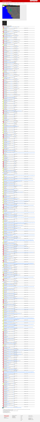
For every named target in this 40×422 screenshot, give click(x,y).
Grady (10, 243)
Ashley (4, 220)
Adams (23, 217)
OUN (13, 193)
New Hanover (4, 168)
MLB (13, 110)
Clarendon (7, 73)
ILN (13, 306)
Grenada (24, 223)
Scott (7, 223)
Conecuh (13, 225)
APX (14, 234)
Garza (17, 185)
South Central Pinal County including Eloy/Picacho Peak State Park (10, 371)
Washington (9, 36)
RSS (21, 420)
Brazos (13, 327)
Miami (5, 119)
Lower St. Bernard (31, 205)
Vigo (5, 399)
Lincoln (4, 58)
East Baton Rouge (15, 205)
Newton (9, 223)
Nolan (24, 175)
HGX (13, 326)
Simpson (20, 217)
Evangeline (4, 27)
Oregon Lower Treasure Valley (6, 315)
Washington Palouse (18, 180)
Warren (11, 217)
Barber (4, 187)
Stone (8, 232)
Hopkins (8, 356)
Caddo (4, 252)
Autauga (14, 286)
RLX (13, 299)
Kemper (6, 223)
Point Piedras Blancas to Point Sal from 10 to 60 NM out (8, 304)
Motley (10, 185)
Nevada (7, 293)
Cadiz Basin (4, 354)
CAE (13, 44)
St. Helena (4, 205)
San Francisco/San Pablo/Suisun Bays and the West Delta (9, 126)
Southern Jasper (10, 237)
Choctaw (4, 47)
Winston (30, 222)
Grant (4, 80)
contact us (31, 1)
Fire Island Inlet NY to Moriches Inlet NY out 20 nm (8, 298)
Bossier (5, 252)
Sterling (4, 175)
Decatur (12, 243)
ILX (13, 366)
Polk (32, 327)
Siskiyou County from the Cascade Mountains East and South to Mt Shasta (20, 152)
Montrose (4, 93)
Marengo (21, 286)
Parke (4, 401)
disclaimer (34, 1)
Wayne (4, 232)
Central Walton (9, 240)
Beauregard (16, 245)
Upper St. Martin (10, 245)
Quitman (16, 227)
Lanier (4, 243)
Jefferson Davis (31, 217)
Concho (9, 175)
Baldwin (6, 36)
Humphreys (12, 222)
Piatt (3, 379)
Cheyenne (7, 40)
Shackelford (32, 175)
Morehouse (7, 215)
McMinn (7, 69)
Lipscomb (17, 198)
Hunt (9, 356)
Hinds (13, 217)
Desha (21, 212)
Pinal (5, 29)
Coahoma (14, 227)
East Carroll (12, 215)
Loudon (9, 69)
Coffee (4, 256)
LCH (13, 258)
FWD (13, 191)
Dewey (4, 277)
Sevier (5, 293)
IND (13, 132)
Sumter (24, 286)
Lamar (21, 223)
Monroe (7, 36)
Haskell (26, 175)
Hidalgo (4, 106)
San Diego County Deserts (12, 343)
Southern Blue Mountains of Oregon (8, 319)
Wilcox (10, 225)
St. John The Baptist (24, 205)
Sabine (5, 60)
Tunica (12, 227)
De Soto (14, 252)
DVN (17, 66)
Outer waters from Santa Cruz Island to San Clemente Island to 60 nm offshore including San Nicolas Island (13, 324)
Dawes (6, 82)
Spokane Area (29, 180)
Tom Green (13, 175)
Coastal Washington (9, 268)
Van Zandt (6, 356)
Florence (4, 71)
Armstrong (13, 198)
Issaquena (4, 217)
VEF (15, 351)
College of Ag (5, 417)
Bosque (5, 369)
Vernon (4, 245)
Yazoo (8, 217)
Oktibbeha (27, 222)
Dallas (16, 212)
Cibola (4, 104)
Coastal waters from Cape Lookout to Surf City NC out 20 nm (9, 97)
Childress (7, 185)
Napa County (4, 343)
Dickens (15, 185)
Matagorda (6, 327)
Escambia (19, 225)
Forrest (22, 223)
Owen (4, 375)
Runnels (7, 175)
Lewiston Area (10, 178)
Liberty (29, 327)
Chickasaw (4, 227)
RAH (13, 33)
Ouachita (23, 212)
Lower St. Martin (6, 245)
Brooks (7, 243)
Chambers (17, 327)
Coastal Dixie (17, 240)
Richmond (4, 137)
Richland (14, 215)
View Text (11, 26)
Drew (29, 212)
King (16, 185)
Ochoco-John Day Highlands (15, 319)
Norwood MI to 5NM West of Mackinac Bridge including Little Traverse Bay (20, 263)
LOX (14, 170)
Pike (3, 212)
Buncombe (4, 117)
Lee (5, 210)
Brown (15, 175)
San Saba (19, 175)
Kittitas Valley (30, 321)
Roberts (6, 198)
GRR (15, 172)
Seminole (14, 243)
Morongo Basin (7, 354)
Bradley (28, 212)
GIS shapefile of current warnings (9, 407)
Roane (10, 69)
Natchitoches (26, 252)
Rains (4, 356)
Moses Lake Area (21, 180)
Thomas (9, 243)
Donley (11, 198)
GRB (17, 31)
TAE (14, 112)
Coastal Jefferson (27, 240)
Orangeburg (4, 73)
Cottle (11, 185)
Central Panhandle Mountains (6, 178)
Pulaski (10, 212)
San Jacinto (11, 327)
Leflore (7, 222)
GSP (13, 143)
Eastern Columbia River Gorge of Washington (7, 321)
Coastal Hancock (5, 268)
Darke (4, 119)
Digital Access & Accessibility (30, 419)
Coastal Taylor (20, 240)
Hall (5, 185)
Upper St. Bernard (28, 205)
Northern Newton (13, 237)
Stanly (6, 137)
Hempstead (9, 293)
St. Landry (7, 27)
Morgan (4, 332)
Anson (7, 137)
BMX (13, 288)
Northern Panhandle (22, 178)
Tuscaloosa (26, 286)
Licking (4, 302)
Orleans (4, 157)
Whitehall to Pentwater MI (5, 183)
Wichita (12, 311)
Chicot (5, 220)
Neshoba (4, 223)
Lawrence (4, 196)
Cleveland (18, 212)
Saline (8, 212)
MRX (17, 68)
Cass (5, 51)
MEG (13, 209)
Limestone (12, 369)
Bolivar (4, 222)
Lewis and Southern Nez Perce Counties (16, 178)
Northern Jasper (17, 237)
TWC (14, 37)
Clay (21, 222)
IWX (13, 405)
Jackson (6, 196)
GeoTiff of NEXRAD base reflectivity (17, 407)
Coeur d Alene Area (26, 178)
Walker (8, 289)
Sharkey (6, 217)
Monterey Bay (16, 126)
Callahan (21, 175)
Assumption (19, 205)
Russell (9, 286)
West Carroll (9, 215)
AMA (13, 329)
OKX (14, 297)
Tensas (21, 215)
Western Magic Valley (14, 313)
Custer (5, 277)
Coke (5, 175)
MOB (17, 35)
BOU (17, 57)
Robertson (15, 369)
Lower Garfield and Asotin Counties (12, 180)
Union (12, 252)
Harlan (4, 155)
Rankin (14, 217)
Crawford (6, 388)
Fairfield (6, 302)
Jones (30, 175)
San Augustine (8, 60)
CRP (13, 202)
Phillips (4, 210)
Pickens (22, 286)
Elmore (28, 286)
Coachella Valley (7, 343)
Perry (5, 232)
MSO (13, 189)
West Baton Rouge (12, 205)
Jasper (14, 223)
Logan (4, 194)
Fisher (22, 175)
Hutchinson (8, 198)
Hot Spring (26, 212)
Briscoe (4, 185)
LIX (15, 204)
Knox (14, 311)
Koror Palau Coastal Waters (10, 284)
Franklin (18, 215)
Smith (13, 223)
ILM (13, 70)
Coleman (11, 175)
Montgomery (6, 141)
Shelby (4, 60)
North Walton (15, 240)
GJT (14, 90)
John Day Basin (14, 318)
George (10, 232)
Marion (34, 217)
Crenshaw (17, 225)
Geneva (10, 256)
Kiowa (8, 277)
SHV (17, 59)
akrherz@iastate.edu (14, 417)
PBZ (13, 260)
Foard (11, 311)
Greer (7, 277)
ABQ (13, 103)
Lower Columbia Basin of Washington (16, 321)
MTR (14, 125)
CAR (15, 267)
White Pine (4, 128)
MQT (14, 265)
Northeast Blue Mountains (5, 180)
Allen (14, 245)
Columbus (4, 164)
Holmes (14, 222)
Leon (13, 369)
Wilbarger (7, 311)
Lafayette (13, 245)
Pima (3, 29)
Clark (24, 212)
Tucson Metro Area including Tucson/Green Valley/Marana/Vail (23, 371)
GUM (15, 281)
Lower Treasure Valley (5, 313)
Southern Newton (6, 237)
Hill (16, 369)
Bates (4, 51)
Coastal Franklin (30, 240)
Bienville (18, 252)
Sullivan (5, 386)
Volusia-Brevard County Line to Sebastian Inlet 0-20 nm (8, 62)
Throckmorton (28, 175)
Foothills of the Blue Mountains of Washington (24, 321)
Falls (3, 369)
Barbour (12, 286)
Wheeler (15, 198)
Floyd (8, 185)
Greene (7, 232)
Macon (7, 286)
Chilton (19, 286)
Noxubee (32, 222)
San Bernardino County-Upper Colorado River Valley (14, 360)
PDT (13, 317)
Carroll (16, 222)
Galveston (9, 327)
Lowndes (23, 222)
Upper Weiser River (19, 313)
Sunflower (6, 222)
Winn (28, 252)
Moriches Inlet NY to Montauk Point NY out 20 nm (18, 298)
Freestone (10, 369)
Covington (18, 223)
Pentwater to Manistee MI (11, 183)
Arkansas (14, 212)
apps (36, 1)
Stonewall (20, 185)
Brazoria (4, 327)
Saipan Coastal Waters (5, 272)
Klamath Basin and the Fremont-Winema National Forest (8, 150)
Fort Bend (19, 327)
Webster (20, 222)
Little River (11, 293)
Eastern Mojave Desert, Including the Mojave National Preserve (15, 354)
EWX (13, 308)
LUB (13, 184)
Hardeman (9, 311)
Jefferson (6, 157)
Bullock (4, 286)
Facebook (22, 415)
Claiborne (16, 217)
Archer (5, 311)
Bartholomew (8, 254)
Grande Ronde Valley (11, 318)
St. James (4, 75)
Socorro (4, 108)
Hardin (4, 237)
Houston (7, 256)
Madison (16, 215)
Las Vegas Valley (5, 358)
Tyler (19, 237)
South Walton (12, 240)
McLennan (7, 369)
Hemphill (4, 198)
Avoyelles (23, 245)
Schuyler (7, 367)
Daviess (6, 347)
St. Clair (6, 286)
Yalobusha (8, 227)
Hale (17, 286)
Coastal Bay (5, 241)
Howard (13, 293)
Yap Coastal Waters (5, 284)
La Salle (4, 49)
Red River (16, 252)
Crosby (13, 185)
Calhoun (5, 212)
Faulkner (33, 212)
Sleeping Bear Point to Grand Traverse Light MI (8, 263)
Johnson (6, 254)
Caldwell (31, 252)
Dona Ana (4, 130)
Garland (7, 212)
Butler (15, 225)
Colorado (27, 327)
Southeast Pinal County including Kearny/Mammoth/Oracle (12, 372)
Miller (3, 293)
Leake (34, 222)
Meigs (5, 69)
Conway (31, 212)
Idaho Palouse (30, 178)
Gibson (4, 347)
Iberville (9, 205)
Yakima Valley (33, 321)
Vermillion (6, 401)
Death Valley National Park (6, 360)
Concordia (4, 215)
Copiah (18, 217)
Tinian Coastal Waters (10, 272)
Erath (3, 345)
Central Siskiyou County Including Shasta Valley (8, 152)
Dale (5, 256)
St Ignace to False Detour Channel (8, 235)
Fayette (7, 289)
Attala (29, 222)
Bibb (15, 286)
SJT (13, 174)
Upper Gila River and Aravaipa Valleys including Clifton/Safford (24, 372)
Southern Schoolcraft (5, 270)
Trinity (24, 327)
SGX (15, 342)
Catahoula (20, 215)
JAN (15, 214)
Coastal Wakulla (23, 240)
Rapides (25, 245)
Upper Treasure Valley (10, 313)
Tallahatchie (18, 227)
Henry (6, 51)
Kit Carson (4, 40)
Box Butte (4, 82)
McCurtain (4, 291)
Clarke (4, 36)
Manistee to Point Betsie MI (30, 263)
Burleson (31, 327)
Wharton (14, 327)
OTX (13, 177)
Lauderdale (11, 223)
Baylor (4, 311)
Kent (18, 185)
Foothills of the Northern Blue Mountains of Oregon (21, 318)
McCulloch (17, 175)
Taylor (34, 175)
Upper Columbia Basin (26, 180)
